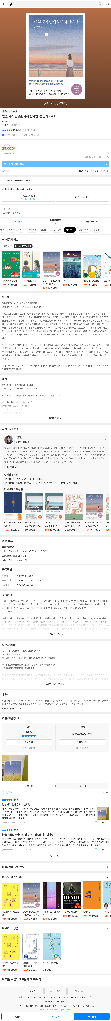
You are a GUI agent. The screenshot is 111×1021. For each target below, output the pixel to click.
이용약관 (20, 1006)
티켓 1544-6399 (45, 997)
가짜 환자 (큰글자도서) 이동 (52, 952)
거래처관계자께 (75, 1006)
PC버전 (56, 1006)
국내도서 (7, 560)
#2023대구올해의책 (23, 246)
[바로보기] (15, 768)
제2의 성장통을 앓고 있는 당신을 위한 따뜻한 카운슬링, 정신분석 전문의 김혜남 (41, 482)
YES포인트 (7, 153)
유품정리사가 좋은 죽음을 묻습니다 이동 (31, 952)
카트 (107, 4)
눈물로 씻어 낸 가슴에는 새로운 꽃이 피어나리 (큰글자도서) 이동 (74, 512)
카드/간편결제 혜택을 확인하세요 (92, 171)
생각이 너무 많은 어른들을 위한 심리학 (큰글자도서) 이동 (34, 512)
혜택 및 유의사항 (29, 748)
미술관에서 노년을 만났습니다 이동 (11, 901)
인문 (26, 560)
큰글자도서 (17, 560)
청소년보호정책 (45, 1006)
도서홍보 (86, 1006)
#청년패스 (7, 246)
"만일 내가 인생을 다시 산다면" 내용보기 (55, 811)
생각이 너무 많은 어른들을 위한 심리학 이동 (54, 512)
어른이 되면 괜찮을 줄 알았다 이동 (13, 511)
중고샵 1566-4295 (61, 997)
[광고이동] (100, 4)
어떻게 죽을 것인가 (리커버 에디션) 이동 (52, 901)
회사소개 (64, 1006)
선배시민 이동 (92, 900)
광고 (92, 1006)
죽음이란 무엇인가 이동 (72, 901)
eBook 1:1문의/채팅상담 (80, 997)
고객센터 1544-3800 (27, 997)
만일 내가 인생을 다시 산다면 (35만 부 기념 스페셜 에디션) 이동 (94, 512)
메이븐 (5, 125)
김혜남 (5, 121)
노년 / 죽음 (41, 551)
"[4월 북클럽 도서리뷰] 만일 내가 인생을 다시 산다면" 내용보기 (55, 839)
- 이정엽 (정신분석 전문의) (12, 708)
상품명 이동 (11, 270)
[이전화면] (3, 4)
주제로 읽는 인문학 (27, 551)
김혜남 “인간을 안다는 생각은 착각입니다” (26, 479)
